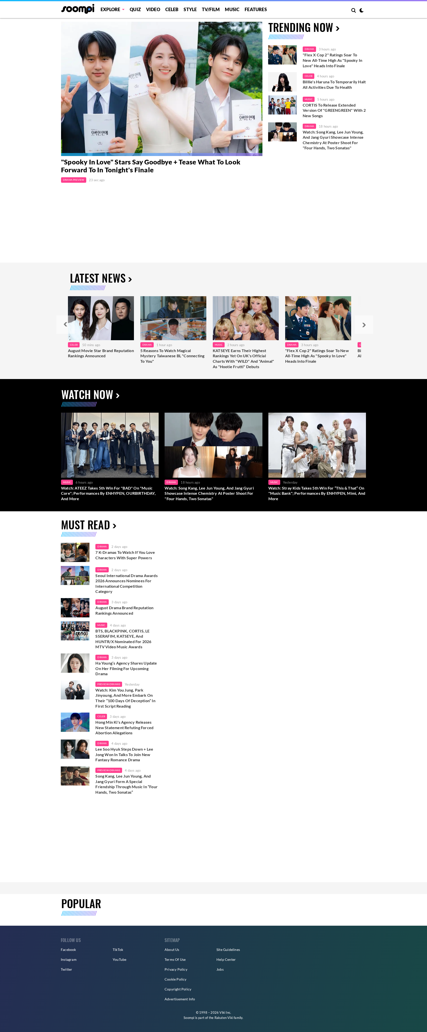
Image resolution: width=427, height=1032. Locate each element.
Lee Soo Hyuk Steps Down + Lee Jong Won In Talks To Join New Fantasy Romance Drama (124, 754)
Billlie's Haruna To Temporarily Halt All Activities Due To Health (334, 84)
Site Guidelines (228, 949)
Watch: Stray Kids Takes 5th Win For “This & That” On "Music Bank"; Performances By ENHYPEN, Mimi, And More (316, 493)
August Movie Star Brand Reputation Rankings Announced (101, 353)
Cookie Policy (176, 979)
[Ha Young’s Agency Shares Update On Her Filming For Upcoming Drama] (75, 663)
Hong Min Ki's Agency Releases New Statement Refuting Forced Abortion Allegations (124, 727)
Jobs (220, 969)
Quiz (135, 9)
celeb (101, 716)
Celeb (172, 9)
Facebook (68, 949)
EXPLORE (110, 9)
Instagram (69, 959)
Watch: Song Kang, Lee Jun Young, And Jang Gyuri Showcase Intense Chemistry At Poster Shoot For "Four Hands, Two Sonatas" (333, 140)
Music (232, 9)
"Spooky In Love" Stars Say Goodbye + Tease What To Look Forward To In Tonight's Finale (150, 166)
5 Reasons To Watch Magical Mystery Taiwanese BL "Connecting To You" (172, 355)
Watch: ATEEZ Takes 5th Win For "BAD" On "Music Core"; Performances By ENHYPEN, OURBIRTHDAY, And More (108, 493)
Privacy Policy (176, 969)
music (101, 625)
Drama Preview (73, 179)
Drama (309, 48)
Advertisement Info (180, 999)
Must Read (85, 524)
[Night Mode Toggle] (361, 11)
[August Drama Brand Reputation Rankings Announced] (75, 607)
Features (256, 9)
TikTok (118, 949)
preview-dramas (108, 684)
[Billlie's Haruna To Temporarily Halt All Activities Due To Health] (282, 81)
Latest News (98, 278)
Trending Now (300, 27)
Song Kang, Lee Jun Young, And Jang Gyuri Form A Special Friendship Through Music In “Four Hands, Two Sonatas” (126, 784)
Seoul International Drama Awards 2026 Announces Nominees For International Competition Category (126, 583)
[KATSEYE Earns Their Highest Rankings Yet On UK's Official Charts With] (246, 318)
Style (190, 9)
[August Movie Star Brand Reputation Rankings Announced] (101, 318)
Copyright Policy (178, 989)
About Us (172, 949)
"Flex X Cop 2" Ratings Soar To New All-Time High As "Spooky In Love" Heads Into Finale (332, 60)
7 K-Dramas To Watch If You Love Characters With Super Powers (125, 555)
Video (153, 9)
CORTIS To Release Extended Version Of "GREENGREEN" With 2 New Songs (334, 110)
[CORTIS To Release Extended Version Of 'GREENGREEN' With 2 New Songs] (282, 105)
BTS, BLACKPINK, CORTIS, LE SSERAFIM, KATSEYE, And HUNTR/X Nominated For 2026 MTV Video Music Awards (123, 638)
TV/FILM (211, 9)
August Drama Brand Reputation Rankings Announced (124, 610)
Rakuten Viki (223, 1018)
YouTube (119, 959)
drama (102, 546)
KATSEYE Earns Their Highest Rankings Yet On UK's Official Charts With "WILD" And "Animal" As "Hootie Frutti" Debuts (243, 358)
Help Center (226, 959)
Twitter (66, 969)
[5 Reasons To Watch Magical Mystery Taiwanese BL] (173, 318)
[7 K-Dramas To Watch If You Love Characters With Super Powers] (75, 552)
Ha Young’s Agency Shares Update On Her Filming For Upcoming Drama (126, 668)
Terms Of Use (175, 959)
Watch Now (87, 394)
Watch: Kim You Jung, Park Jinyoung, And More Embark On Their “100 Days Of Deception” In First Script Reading (125, 698)
